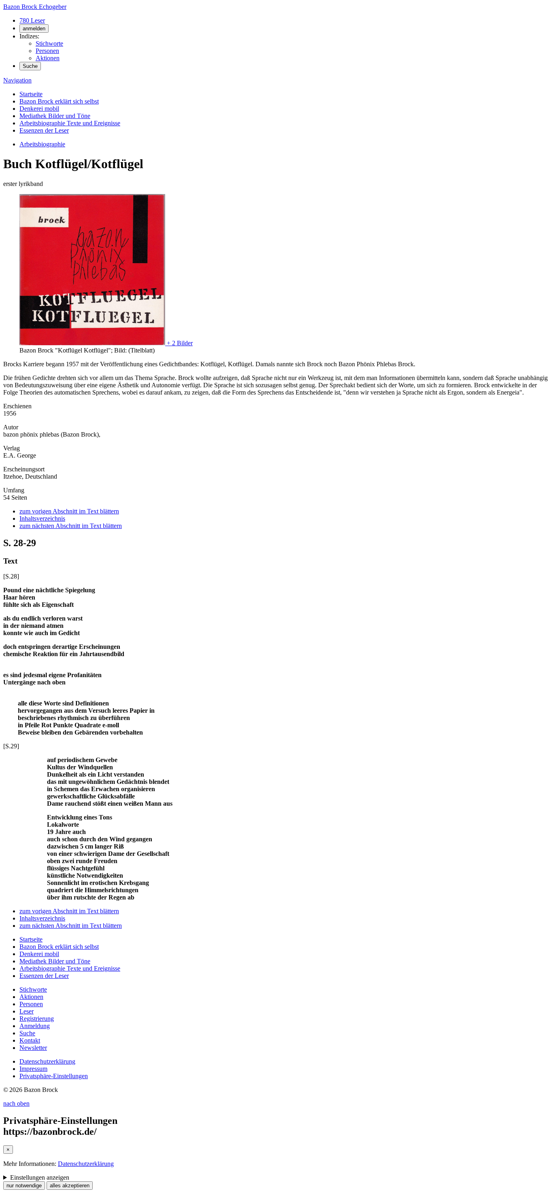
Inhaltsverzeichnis (42, 518)
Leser (26, 1011)
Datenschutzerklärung (47, 1061)
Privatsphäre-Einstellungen (53, 1076)
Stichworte (49, 43)
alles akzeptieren (69, 1185)
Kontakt (29, 1040)
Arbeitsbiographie (42, 144)
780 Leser (32, 20)
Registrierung (36, 1018)
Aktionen (48, 58)
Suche (30, 66)
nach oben (16, 1103)
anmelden (34, 28)
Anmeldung (34, 1025)
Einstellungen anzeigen (39, 1177)
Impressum (33, 1068)
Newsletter (33, 1047)
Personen (47, 50)
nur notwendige (24, 1185)
